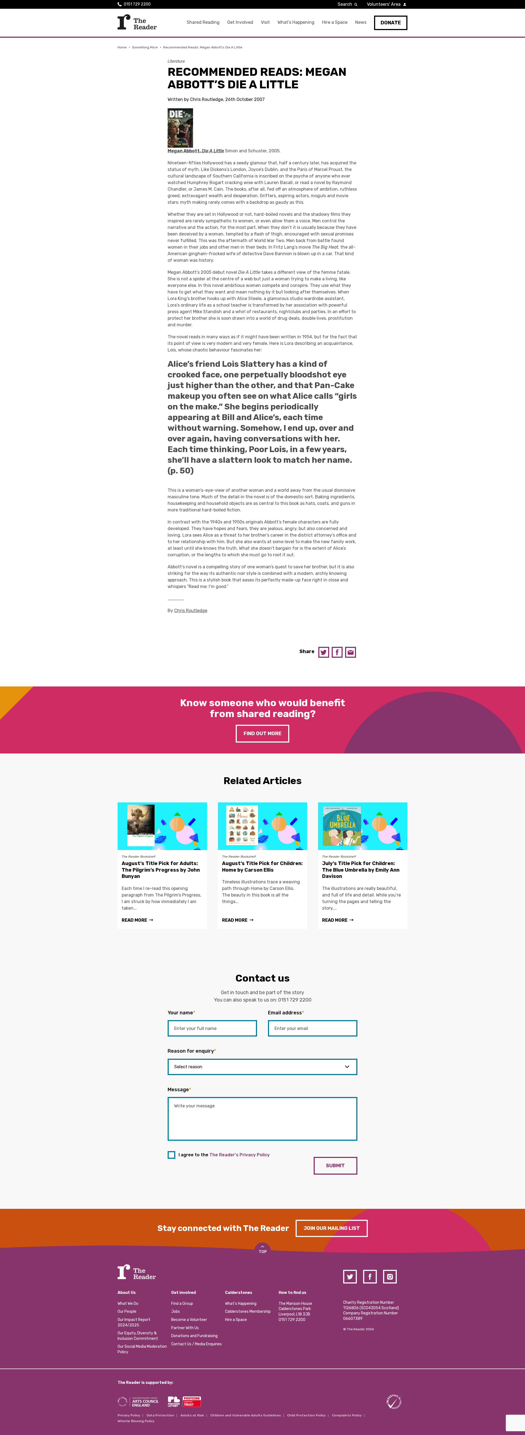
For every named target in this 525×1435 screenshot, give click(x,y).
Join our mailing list (332, 1228)
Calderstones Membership (248, 1311)
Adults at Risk (192, 1415)
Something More (145, 47)
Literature (176, 61)
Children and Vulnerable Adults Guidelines (245, 1415)
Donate (391, 23)
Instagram (390, 1276)
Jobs (175, 1311)
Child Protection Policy (306, 1415)
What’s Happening (296, 22)
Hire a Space (335, 22)
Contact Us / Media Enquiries (196, 1344)
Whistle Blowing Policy (136, 1421)
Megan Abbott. (196, 150)
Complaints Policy (347, 1415)
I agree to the (224, 1154)
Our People (127, 1311)
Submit (335, 1166)
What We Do (128, 1303)
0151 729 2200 (137, 4)
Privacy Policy (129, 1415)
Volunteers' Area (384, 4)
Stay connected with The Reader (223, 1228)
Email (350, 652)
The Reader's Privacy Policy (239, 1154)
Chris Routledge (190, 610)
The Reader (137, 22)
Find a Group (182, 1303)
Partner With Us (185, 1328)
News (360, 22)
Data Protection (160, 1415)
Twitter (323, 652)
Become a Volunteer (189, 1319)
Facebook (337, 652)
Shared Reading (203, 22)
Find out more (262, 733)
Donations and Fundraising (194, 1336)
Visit (265, 22)
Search (345, 4)
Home (122, 47)
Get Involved (240, 22)
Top (263, 1252)
